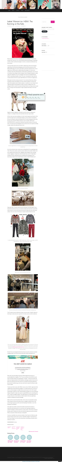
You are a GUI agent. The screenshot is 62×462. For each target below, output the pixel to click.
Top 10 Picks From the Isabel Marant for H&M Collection (22, 428)
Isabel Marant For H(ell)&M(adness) (14, 428)
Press (22, 10)
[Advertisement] (48, 62)
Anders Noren (50, 458)
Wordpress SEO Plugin (26, 461)
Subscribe (44, 31)
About (13, 10)
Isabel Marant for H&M (9, 427)
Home (9, 10)
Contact (17, 10)
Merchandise (27, 10)
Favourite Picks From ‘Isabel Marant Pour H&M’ (18, 428)
